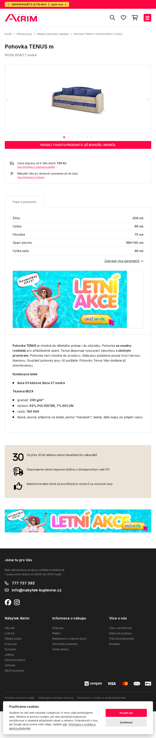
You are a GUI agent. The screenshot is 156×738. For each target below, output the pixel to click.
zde (65, 724)
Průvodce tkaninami (121, 638)
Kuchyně (10, 649)
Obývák (10, 628)
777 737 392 (23, 583)
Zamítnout (126, 722)
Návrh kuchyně (14, 670)
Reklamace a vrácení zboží (69, 638)
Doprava (57, 628)
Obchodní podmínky (65, 644)
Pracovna (11, 644)
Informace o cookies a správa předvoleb (101, 697)
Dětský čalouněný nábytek (52, 33)
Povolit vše (126, 712)
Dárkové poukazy (120, 633)
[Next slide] (148, 99)
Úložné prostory (15, 659)
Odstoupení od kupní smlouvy (55, 697)
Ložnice (10, 633)
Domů (8, 33)
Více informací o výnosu (30, 177)
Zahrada (10, 665)
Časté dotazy (60, 649)
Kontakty (114, 644)
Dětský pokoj (24, 33)
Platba (56, 633)
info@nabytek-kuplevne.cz (36, 590)
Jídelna (9, 654)
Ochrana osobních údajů (19, 697)
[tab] (64, 137)
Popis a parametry (24, 202)
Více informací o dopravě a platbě (36, 167)
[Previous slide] (8, 99)
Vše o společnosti (120, 628)
